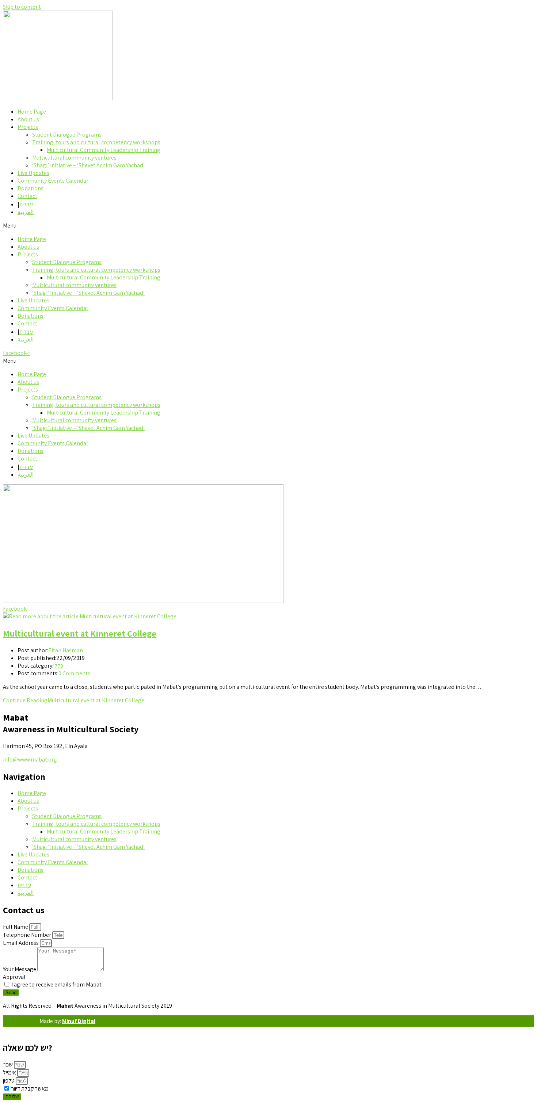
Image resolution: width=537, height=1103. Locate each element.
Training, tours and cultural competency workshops (96, 142)
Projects (28, 127)
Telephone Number (27, 935)
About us (28, 119)
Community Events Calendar (53, 180)
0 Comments (74, 673)
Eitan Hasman (65, 650)
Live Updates (33, 173)
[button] (268, 225)
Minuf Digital (78, 1021)
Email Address (21, 943)
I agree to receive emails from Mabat (56, 984)
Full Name (16, 927)
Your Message (20, 969)
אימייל (10, 1072)
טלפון (9, 1080)
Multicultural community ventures (74, 157)
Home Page (32, 111)
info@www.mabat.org (30, 759)
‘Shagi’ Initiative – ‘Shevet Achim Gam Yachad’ (88, 165)
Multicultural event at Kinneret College (79, 633)
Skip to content (22, 7)
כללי (58, 665)
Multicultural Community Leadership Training (103, 150)
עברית (26, 204)
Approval (14, 977)
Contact (27, 196)
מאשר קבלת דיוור (30, 1088)
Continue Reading (73, 700)
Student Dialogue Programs (67, 134)
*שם (8, 1064)
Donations (30, 188)
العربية (26, 212)
